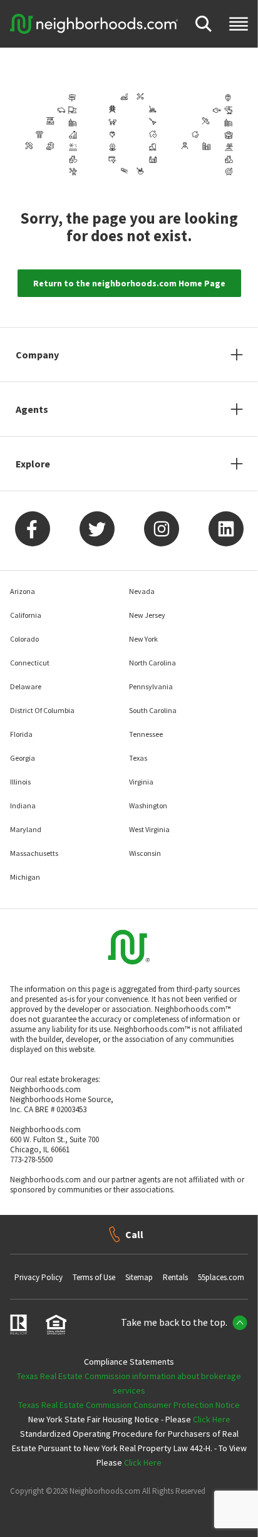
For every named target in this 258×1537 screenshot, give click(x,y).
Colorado (24, 638)
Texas (138, 758)
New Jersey (147, 615)
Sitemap (139, 1277)
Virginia (141, 781)
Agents (32, 409)
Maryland (25, 829)
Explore (33, 463)
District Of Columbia (42, 710)
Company (37, 354)
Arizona (22, 591)
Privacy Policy (38, 1277)
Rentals (175, 1277)
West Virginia (149, 829)
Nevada (142, 591)
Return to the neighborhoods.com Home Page (129, 283)
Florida (21, 734)
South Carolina (153, 710)
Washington (148, 805)
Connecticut (29, 662)
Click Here (211, 1419)
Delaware (25, 686)
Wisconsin (145, 853)
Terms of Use (94, 1277)
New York (143, 638)
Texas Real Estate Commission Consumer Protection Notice (129, 1404)
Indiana (23, 805)
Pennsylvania (151, 686)
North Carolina (152, 662)
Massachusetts (34, 853)
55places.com (221, 1277)
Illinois (20, 781)
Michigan (25, 877)
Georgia (22, 758)
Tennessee (146, 734)
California (25, 615)
